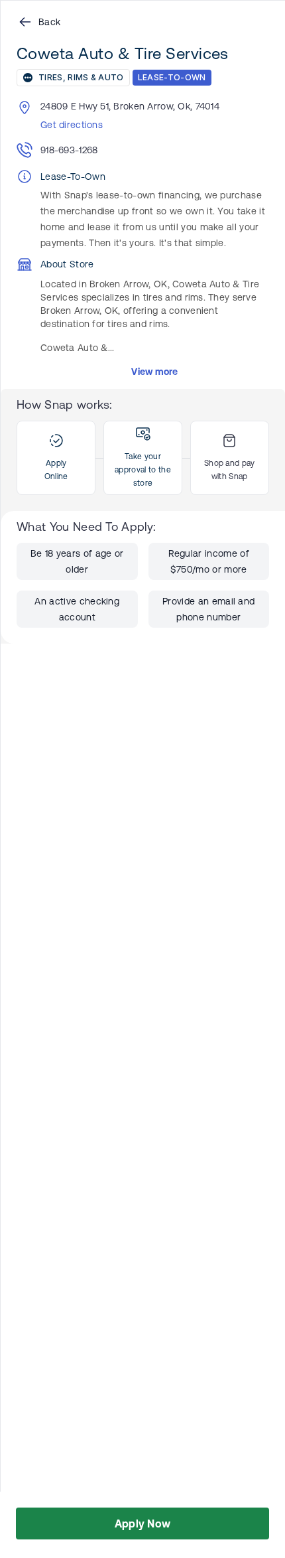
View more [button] (154, 371)
